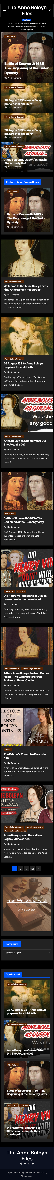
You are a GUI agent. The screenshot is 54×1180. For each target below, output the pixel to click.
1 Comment (13, 78)
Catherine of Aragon (38, 23)
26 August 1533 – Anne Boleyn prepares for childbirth (26, 1011)
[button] (49, 57)
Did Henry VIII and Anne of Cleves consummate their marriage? (25, 68)
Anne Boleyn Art (12, 668)
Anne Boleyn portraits (31, 668)
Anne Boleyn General (15, 87)
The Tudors (9, 514)
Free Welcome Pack (27, 900)
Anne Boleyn (24, 23)
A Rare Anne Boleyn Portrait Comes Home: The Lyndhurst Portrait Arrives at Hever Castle (26, 677)
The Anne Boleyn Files (27, 10)
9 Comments (13, 295)
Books (7, 750)
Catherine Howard (16, 26)
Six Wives (21, 36)
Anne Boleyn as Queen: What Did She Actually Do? (25, 1052)
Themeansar (27, 1176)
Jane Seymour (28, 30)
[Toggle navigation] (5, 10)
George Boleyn (30, 26)
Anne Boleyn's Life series (15, 831)
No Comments (14, 107)
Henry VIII (13, 23)
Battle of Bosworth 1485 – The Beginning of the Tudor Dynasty (27, 1092)
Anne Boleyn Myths (34, 827)
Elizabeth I (42, 26)
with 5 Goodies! (27, 909)
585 (32, 868)
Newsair (40, 1172)
